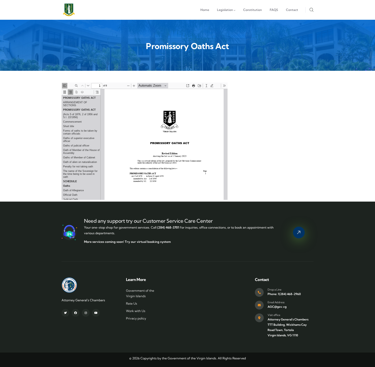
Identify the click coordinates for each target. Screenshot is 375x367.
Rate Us (131, 303)
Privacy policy (136, 318)
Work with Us (135, 311)
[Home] (69, 10)
